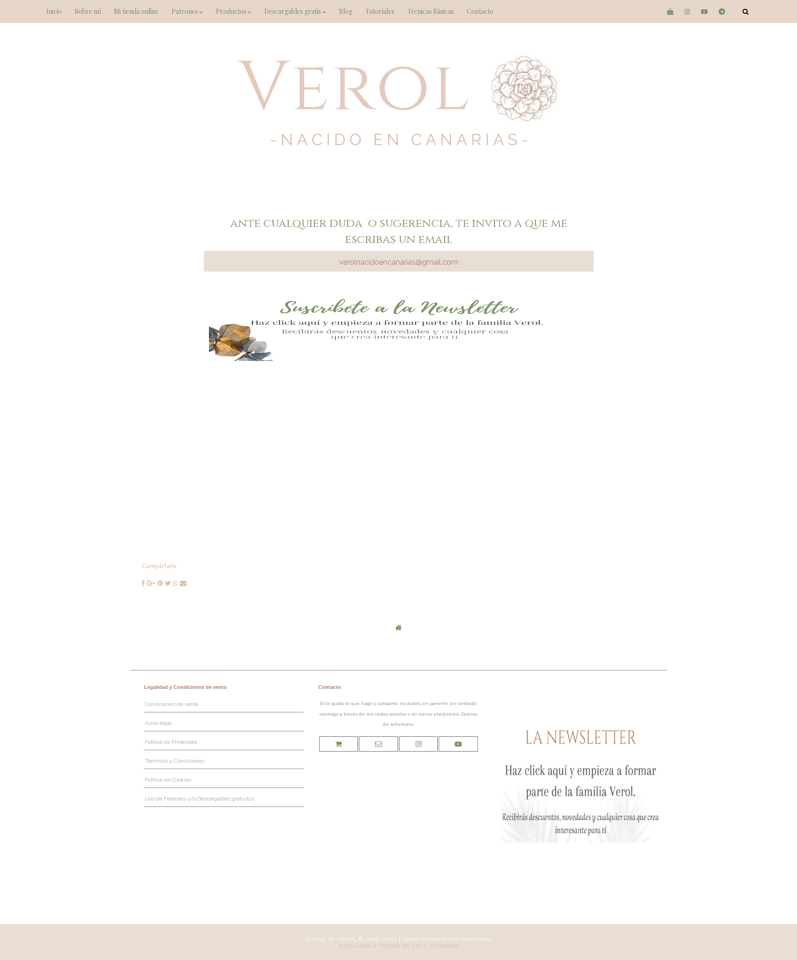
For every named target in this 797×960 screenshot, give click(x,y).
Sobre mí (88, 11)
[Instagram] (419, 744)
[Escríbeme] (378, 744)
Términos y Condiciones (174, 761)
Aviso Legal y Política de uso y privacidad (398, 945)
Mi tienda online (136, 11)
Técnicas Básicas (430, 11)
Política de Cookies (168, 779)
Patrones (185, 11)
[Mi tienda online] (338, 744)
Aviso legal (158, 723)
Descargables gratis (293, 11)
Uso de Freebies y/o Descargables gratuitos (199, 798)
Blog (345, 11)
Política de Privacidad (171, 742)
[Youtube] (458, 744)
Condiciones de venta (171, 704)
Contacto (480, 11)
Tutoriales (379, 11)
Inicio (54, 11)
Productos (232, 11)
